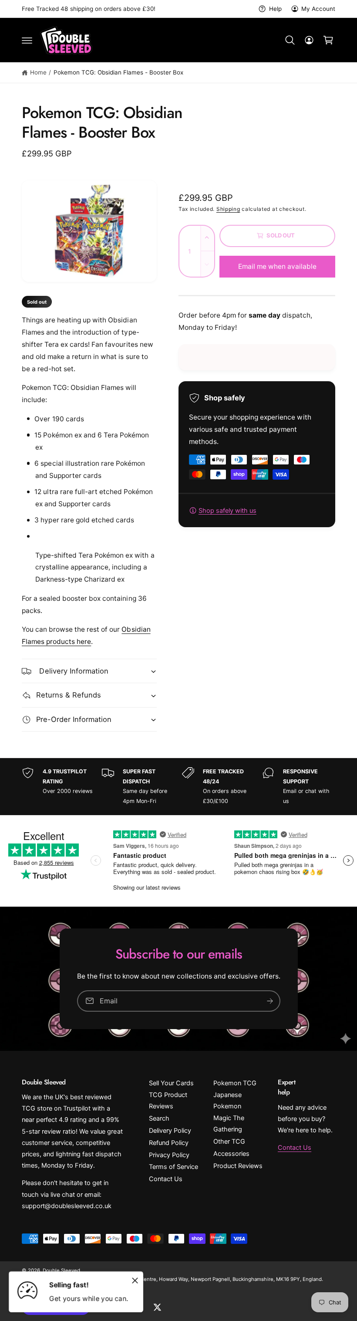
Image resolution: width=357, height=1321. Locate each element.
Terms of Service (173, 1167)
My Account (318, 8)
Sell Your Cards (171, 1083)
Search (159, 1118)
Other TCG (229, 1141)
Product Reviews (238, 1166)
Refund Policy (169, 1143)
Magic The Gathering (228, 1123)
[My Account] (309, 40)
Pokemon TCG (234, 1083)
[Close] (135, 1280)
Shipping (228, 209)
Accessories (231, 1154)
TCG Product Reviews (168, 1100)
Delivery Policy (170, 1131)
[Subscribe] (270, 1001)
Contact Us (165, 1179)
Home (38, 72)
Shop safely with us (227, 511)
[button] (27, 40)
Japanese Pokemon (227, 1100)
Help (275, 8)
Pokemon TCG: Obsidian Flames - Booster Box (119, 72)
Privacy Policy (169, 1155)
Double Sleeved (61, 1270)
